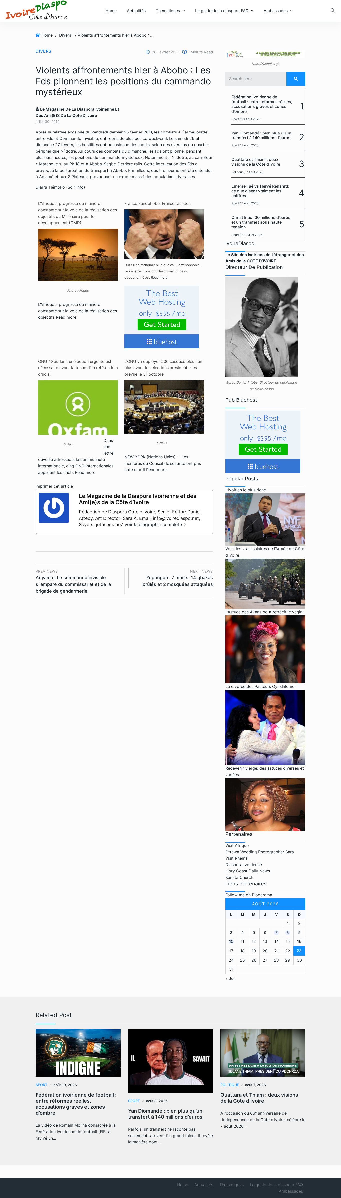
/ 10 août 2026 (250, 119)
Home (111, 10)
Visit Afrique (237, 845)
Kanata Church (239, 877)
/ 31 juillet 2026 (251, 235)
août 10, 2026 (65, 1085)
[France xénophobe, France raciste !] (164, 233)
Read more (66, 317)
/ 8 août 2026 (249, 145)
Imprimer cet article (54, 486)
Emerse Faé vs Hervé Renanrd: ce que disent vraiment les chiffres (260, 191)
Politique (237, 172)
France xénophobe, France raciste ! (157, 203)
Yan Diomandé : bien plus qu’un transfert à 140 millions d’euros (261, 135)
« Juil (230, 978)
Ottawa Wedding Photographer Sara (259, 851)
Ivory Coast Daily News (247, 870)
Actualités (136, 10)
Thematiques (168, 10)
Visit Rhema (236, 858)
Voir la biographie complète (153, 524)
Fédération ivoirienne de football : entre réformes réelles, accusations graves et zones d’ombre (261, 104)
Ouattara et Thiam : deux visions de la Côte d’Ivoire (255, 162)
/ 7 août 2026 (253, 172)
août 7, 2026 (255, 1085)
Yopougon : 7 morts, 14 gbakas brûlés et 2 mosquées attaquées (178, 578)
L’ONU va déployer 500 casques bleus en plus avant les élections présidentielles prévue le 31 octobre (163, 368)
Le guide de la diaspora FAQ (221, 10)
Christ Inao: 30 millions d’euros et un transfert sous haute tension (260, 222)
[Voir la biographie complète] (185, 524)
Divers (65, 35)
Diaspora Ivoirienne (243, 864)
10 (231, 941)
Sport (235, 119)
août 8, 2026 (157, 1101)
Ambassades (276, 10)
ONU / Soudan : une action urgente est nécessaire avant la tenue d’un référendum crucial (78, 368)
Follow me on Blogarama (248, 894)
